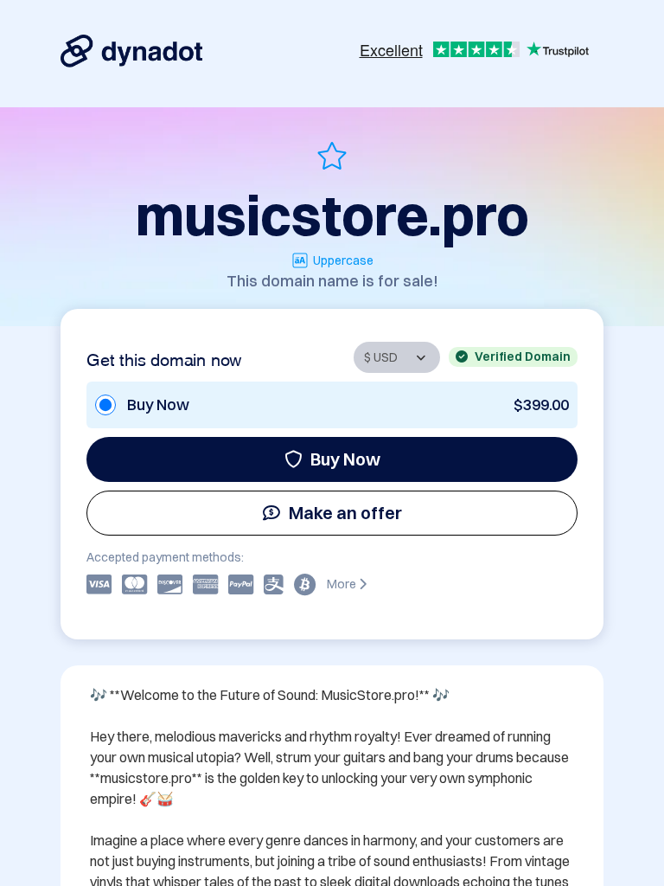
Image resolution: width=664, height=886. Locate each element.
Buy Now (345, 459)
